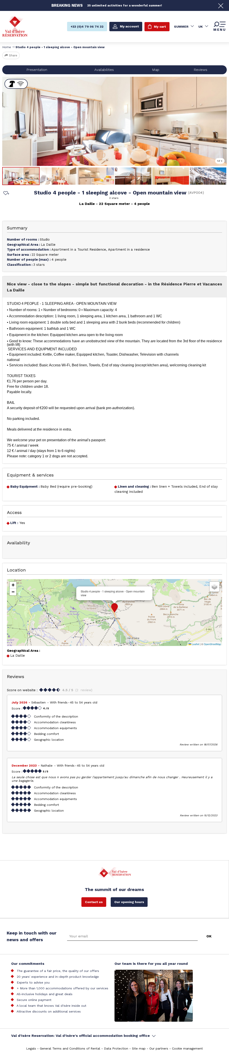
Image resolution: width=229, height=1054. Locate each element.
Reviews (200, 70)
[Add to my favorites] (5, 194)
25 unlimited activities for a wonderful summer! (124, 5)
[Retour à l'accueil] (15, 26)
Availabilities (104, 70)
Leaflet (195, 644)
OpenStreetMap (212, 644)
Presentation (36, 70)
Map (155, 70)
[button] (114, 608)
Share (13, 55)
